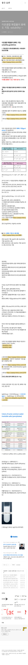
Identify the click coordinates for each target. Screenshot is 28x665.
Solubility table (7, 347)
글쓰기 (3, 8)
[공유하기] (7, 565)
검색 (22, 3)
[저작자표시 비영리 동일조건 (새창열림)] (18, 564)
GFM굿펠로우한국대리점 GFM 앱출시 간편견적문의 (13, 555)
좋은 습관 (6, 3)
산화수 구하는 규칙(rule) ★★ (9, 586)
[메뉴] (25, 3)
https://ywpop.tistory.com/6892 (12, 58)
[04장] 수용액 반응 (12, 571)
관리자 (10, 8)
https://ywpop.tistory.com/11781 (16, 119)
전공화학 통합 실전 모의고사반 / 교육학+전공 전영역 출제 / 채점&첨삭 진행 (9, 547)
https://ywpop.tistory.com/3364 (12, 62)
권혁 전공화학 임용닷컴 (9, 544)
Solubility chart (7, 345)
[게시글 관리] (8, 565)
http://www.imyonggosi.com (10, 542)
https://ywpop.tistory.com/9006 (12, 235)
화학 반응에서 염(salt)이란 (9, 577)
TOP (25, 651)
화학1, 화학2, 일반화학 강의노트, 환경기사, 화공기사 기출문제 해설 (11, 630)
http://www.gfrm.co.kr (8, 552)
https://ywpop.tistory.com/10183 (16, 115)
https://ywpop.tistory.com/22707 (16, 373)
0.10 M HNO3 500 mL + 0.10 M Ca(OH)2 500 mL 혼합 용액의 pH (11, 583)
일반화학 (5, 571)
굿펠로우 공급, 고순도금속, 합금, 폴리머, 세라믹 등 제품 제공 (13, 557)
